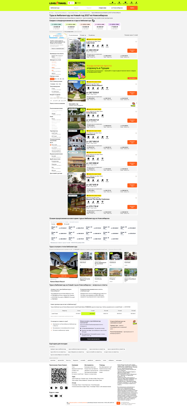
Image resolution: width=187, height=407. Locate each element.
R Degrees (90, 156)
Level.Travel (54, 133)
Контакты (74, 372)
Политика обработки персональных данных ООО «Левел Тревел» (126, 404)
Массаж (54, 170)
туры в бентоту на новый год (58, 352)
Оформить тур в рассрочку (91, 370)
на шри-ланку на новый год (111, 352)
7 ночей (59, 224)
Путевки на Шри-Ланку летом (96, 378)
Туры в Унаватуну (76, 378)
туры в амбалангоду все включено (77, 349)
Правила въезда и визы (105, 368)
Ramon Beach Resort (94, 85)
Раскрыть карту (59, 35)
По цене (82, 35)
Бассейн (54, 156)
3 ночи (53, 224)
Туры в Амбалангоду (84, 12)
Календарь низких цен (90, 367)
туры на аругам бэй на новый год (116, 349)
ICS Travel (54, 136)
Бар (53, 167)
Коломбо (83, 360)
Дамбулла (90, 360)
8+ (60, 79)
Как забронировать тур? (105, 367)
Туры (52, 12)
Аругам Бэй (61, 360)
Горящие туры (84, 378)
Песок (53, 118)
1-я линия (52, 84)
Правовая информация (123, 402)
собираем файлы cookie (75, 402)
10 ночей (66, 224)
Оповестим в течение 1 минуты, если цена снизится (56, 45)
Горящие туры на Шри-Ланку (95, 380)
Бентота (68, 360)
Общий (53, 113)
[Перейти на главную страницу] (58, 2)
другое (53, 73)
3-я (60, 84)
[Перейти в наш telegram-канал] (61, 396)
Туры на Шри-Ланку (73, 12)
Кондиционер (55, 161)
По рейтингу (92, 35)
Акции (100, 372)
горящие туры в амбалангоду (58, 349)
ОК (118, 403)
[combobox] (61, 8)
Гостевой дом (55, 91)
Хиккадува (119, 360)
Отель (53, 88)
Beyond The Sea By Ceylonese (97, 199)
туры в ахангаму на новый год (97, 349)
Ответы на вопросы (104, 370)
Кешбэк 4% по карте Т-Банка (57, 56)
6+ (55, 79)
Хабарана (111, 360)
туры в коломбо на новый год (94, 352)
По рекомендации (73, 35)
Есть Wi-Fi (54, 148)
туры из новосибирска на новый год (59, 354)
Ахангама (52, 360)
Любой (52, 79)
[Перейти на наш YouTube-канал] (56, 396)
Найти (132, 8)
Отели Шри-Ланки (76, 384)
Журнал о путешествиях (91, 374)
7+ (58, 79)
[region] (93, 312)
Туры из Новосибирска (60, 12)
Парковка (54, 164)
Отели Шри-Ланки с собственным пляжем (100, 386)
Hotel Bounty (91, 113)
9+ (63, 79)
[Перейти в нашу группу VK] (51, 396)
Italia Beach (90, 134)
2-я (57, 84)
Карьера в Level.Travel (77, 368)
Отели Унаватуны (86, 384)
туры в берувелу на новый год (76, 352)
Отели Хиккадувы (95, 384)
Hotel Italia (90, 178)
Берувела (75, 360)
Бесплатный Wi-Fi (56, 151)
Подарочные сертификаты (91, 368)
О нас (73, 367)
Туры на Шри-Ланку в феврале (79, 380)
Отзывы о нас (75, 370)
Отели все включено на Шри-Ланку (80, 386)
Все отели (54, 144)
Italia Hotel (90, 43)
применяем (84, 402)
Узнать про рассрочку (93, 339)
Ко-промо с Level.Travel (77, 374)
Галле (104, 360)
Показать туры (132, 50)
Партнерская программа (91, 372)
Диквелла (98, 360)
